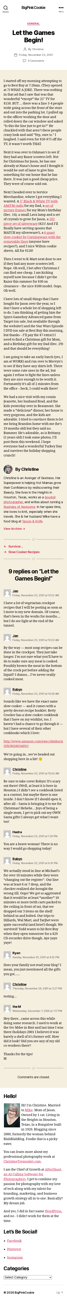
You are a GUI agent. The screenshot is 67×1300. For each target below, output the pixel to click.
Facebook (14, 1241)
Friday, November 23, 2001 (36, 55)
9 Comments (36, 60)
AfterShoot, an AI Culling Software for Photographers (33, 1174)
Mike (29, 1110)
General (33, 23)
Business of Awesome (19, 507)
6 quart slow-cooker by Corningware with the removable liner (32, 237)
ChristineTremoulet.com (22, 1161)
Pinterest (14, 1249)
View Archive (14, 528)
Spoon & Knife (32, 521)
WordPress (53, 1211)
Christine (38, 49)
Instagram (15, 1258)
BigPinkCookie (34, 7)
